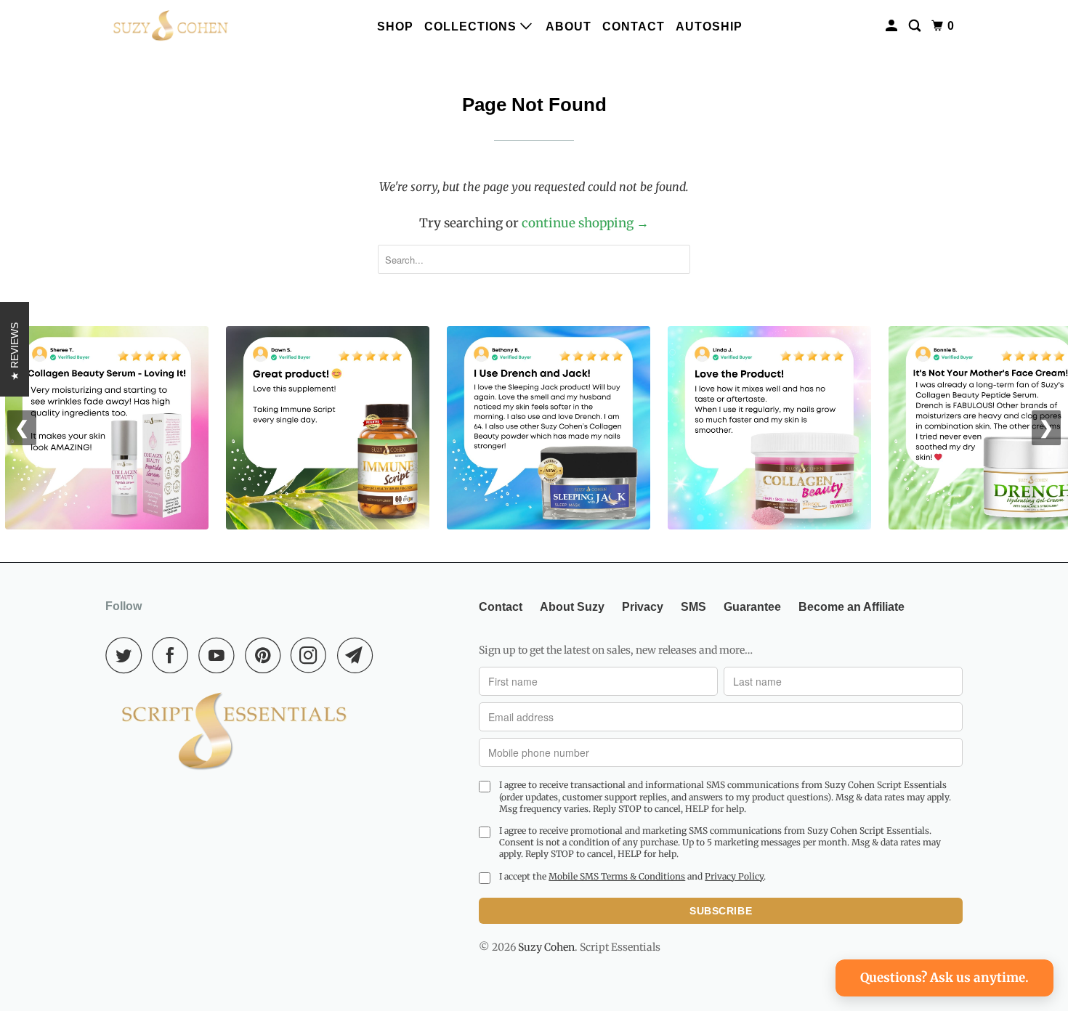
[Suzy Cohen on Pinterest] (266, 655)
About (568, 26)
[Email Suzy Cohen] (359, 655)
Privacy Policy (734, 876)
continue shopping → (585, 223)
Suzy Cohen (546, 947)
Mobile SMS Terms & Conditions (617, 876)
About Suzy (572, 607)
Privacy (642, 607)
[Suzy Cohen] (170, 26)
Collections (472, 26)
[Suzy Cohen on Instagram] (312, 655)
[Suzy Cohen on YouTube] (220, 655)
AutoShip (709, 26)
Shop (395, 26)
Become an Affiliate (851, 607)
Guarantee (752, 607)
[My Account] (893, 26)
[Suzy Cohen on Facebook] (173, 655)
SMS (693, 607)
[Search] (916, 26)
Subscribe (720, 911)
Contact (633, 26)
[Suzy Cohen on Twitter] (127, 655)
